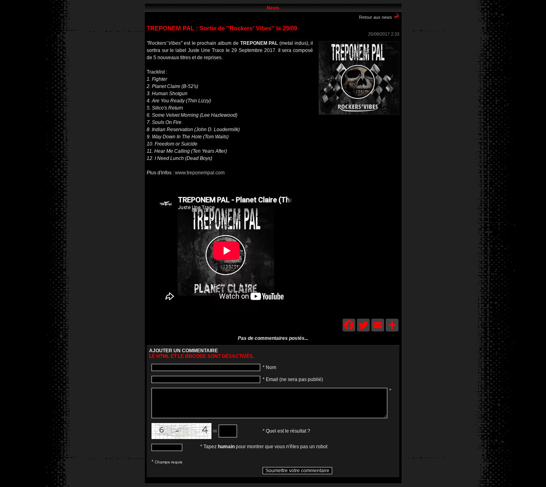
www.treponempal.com (200, 173)
